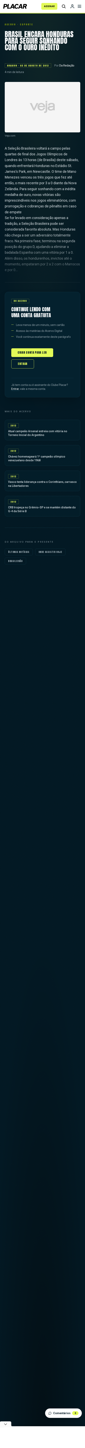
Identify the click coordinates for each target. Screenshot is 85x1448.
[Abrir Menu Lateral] (79, 6)
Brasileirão (15, 561)
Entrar (22, 364)
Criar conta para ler (32, 352)
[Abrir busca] (64, 6)
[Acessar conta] (72, 6)
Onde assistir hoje (50, 552)
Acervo (10, 24)
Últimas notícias (18, 552)
